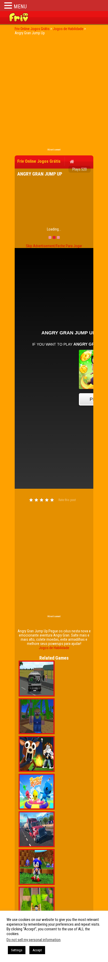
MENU (20, 6)
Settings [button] (16, 950)
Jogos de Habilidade (54, 648)
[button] (9, 5)
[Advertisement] (54, 93)
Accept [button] (37, 950)
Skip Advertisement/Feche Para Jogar (54, 246)
